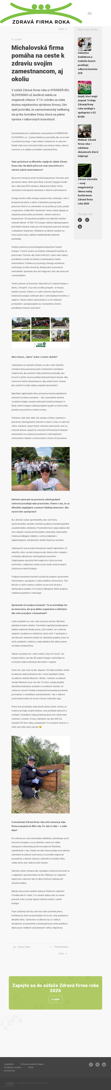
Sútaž (30, 1067)
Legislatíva (8, 1064)
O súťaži (55, 999)
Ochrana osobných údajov (32, 1064)
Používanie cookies (12, 1067)
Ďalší (61, 29)
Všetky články (23, 947)
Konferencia (9, 1070)
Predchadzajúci (60, 947)
